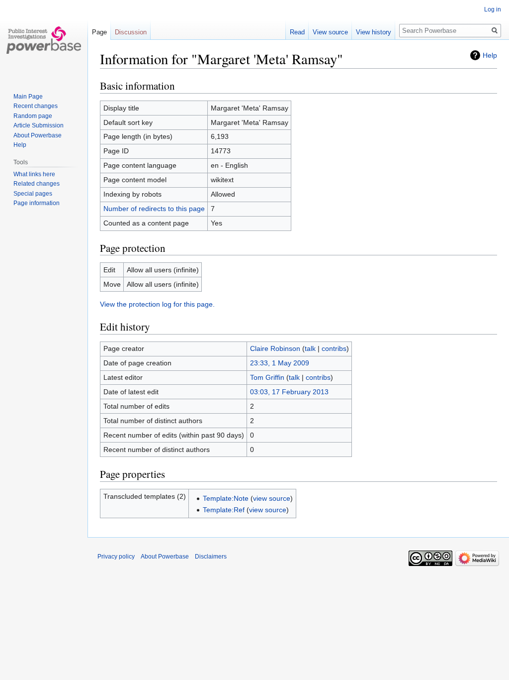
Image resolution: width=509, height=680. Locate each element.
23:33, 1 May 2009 (279, 363)
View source (330, 32)
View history (373, 32)
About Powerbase (37, 135)
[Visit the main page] (44, 40)
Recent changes (35, 106)
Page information (36, 203)
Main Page (28, 96)
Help (490, 55)
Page (99, 32)
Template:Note (226, 498)
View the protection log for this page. (157, 304)
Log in (492, 9)
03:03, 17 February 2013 (289, 392)
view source (271, 498)
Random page (32, 116)
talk (310, 348)
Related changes (36, 183)
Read (297, 32)
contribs (334, 348)
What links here (34, 174)
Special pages (32, 193)
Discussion (131, 32)
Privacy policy (116, 556)
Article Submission (38, 125)
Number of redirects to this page (154, 209)
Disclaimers (211, 556)
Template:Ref (224, 510)
